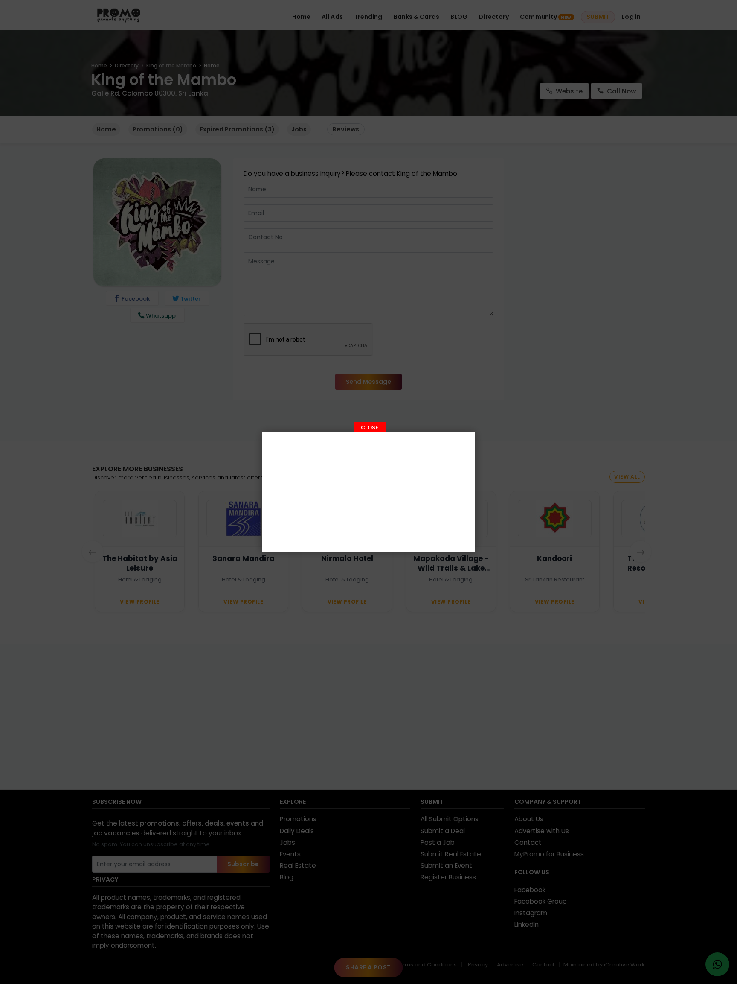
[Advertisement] (368, 492)
